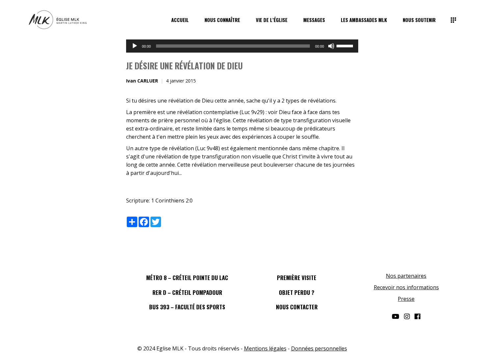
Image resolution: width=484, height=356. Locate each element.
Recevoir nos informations (406, 287)
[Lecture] (134, 46)
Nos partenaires (406, 275)
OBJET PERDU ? (296, 292)
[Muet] (331, 46)
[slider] (345, 45)
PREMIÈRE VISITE (296, 277)
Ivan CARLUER (142, 81)
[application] (242, 46)
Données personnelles (319, 348)
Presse (406, 298)
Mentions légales (265, 348)
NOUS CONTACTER (297, 307)
